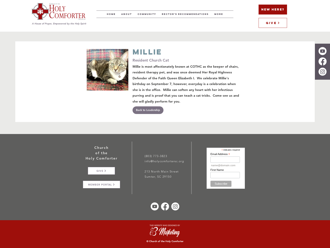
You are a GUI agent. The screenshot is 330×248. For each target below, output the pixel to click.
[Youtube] (323, 51)
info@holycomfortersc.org (164, 161)
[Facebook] (323, 61)
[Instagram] (323, 72)
